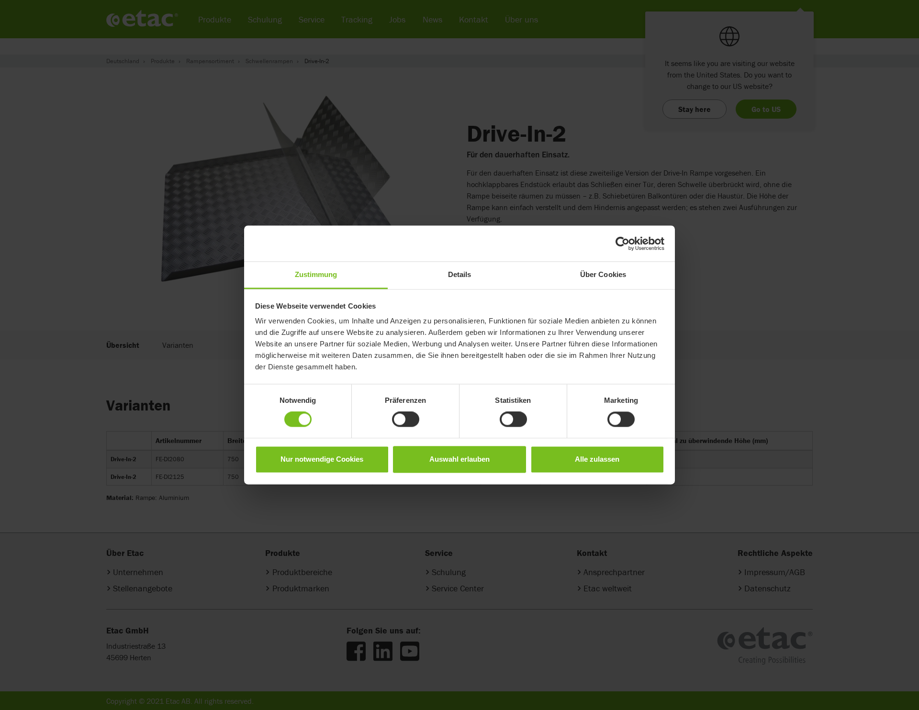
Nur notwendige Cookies (321, 459)
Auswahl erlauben (459, 459)
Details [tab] (459, 274)
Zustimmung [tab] (316, 274)
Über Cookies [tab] (603, 274)
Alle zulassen (597, 459)
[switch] (405, 419)
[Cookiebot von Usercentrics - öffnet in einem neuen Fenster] (622, 243)
